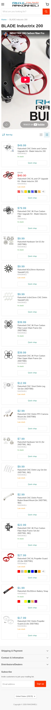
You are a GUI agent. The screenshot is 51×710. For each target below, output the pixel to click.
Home (4, 19)
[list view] (47, 135)
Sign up (40, 684)
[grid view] (41, 135)
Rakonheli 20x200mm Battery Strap (33, 591)
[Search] (46, 12)
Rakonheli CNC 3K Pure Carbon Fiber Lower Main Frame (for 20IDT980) (31, 327)
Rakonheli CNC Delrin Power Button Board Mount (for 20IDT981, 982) (32, 500)
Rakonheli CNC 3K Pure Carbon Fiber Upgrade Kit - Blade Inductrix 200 (32, 213)
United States (24, 696)
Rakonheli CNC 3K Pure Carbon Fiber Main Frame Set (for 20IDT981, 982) (31, 530)
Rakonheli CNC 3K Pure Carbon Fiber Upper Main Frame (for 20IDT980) (31, 358)
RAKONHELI (22, 153)
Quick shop (32, 163)
